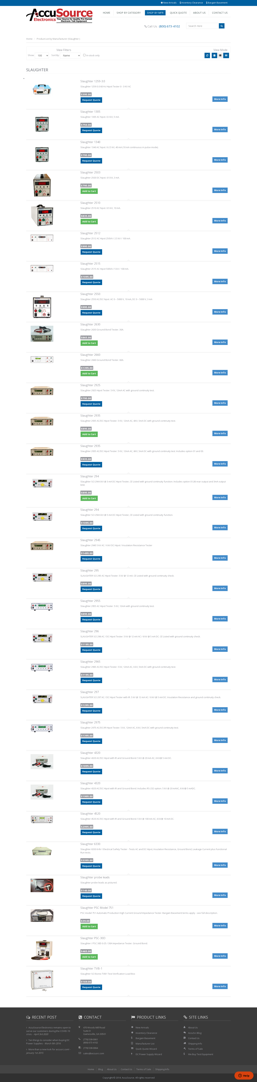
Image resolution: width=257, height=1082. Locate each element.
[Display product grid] (226, 55)
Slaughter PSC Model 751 (96, 908)
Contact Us (220, 12)
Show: (31, 55)
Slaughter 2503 (90, 172)
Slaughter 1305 (90, 112)
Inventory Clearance (192, 2)
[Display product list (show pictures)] (220, 55)
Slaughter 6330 (90, 844)
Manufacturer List (145, 1043)
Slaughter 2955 (90, 601)
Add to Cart (89, 191)
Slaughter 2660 (90, 355)
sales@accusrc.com (93, 1053)
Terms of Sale (195, 1048)
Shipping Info (195, 1043)
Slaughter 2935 (90, 415)
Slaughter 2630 (90, 324)
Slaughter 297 (89, 692)
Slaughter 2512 (90, 233)
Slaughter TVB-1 (91, 968)
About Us (199, 12)
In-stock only (93, 55)
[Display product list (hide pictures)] (214, 55)
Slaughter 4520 (90, 813)
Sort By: (55, 55)
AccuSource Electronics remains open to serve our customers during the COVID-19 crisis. (48, 1031)
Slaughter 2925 (90, 385)
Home (106, 12)
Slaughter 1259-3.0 (92, 81)
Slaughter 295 (89, 570)
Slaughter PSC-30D (92, 938)
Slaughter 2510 (90, 203)
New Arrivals (170, 2)
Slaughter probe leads (95, 877)
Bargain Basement (217, 2)
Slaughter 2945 (90, 540)
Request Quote (91, 99)
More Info (220, 99)
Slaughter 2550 (90, 294)
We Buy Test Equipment (200, 1054)
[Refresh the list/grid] (207, 55)
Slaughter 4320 (90, 753)
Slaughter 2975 (90, 722)
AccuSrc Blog (194, 1032)
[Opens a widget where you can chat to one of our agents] (244, 1076)
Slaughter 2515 (90, 263)
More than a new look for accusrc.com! (48, 1049)
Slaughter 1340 (90, 142)
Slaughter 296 (89, 631)
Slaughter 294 (89, 476)
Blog (100, 1069)
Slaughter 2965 (90, 662)
